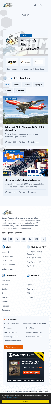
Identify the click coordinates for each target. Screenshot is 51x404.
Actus (16, 85)
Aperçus (38, 85)
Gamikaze (8, 328)
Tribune (8, 90)
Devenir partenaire (13, 347)
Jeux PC (5, 252)
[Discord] (10, 239)
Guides (27, 85)
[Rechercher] (35, 5)
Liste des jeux (7, 269)
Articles (5, 285)
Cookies (30, 297)
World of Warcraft (34, 258)
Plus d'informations (12, 397)
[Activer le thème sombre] (40, 5)
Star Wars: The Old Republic (34, 253)
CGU (28, 293)
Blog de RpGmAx (11, 332)
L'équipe (30, 285)
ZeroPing (30, 328)
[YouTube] (23, 239)
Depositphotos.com (34, 332)
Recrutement (32, 289)
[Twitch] (30, 239)
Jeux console (7, 256)
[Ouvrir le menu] (46, 5)
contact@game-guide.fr (12, 233)
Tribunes (5, 293)
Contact (30, 280)
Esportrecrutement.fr (12, 341)
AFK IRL (5, 297)
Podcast (5, 306)
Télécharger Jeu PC (12, 336)
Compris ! (25, 401)
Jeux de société (8, 265)
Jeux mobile (7, 260)
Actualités (6, 280)
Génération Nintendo (34, 336)
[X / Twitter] (17, 239)
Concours (20, 90)
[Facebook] (36, 239)
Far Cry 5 (30, 266)
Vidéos (5, 301)
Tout (7, 85)
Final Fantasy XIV (34, 262)
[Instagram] (43, 239)
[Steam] (4, 239)
